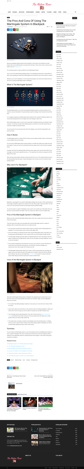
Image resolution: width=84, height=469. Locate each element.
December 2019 (60, 161)
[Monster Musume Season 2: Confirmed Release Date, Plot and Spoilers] (34, 436)
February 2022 (60, 118)
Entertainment (30, 12)
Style (58, 225)
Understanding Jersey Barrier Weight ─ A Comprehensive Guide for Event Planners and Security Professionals (66, 45)
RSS (76, 467)
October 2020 (59, 143)
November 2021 (60, 124)
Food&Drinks (59, 199)
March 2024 (59, 68)
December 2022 (60, 98)
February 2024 (60, 70)
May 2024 (59, 66)
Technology (59, 227)
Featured (59, 195)
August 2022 (59, 106)
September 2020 (60, 145)
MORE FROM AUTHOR (22, 394)
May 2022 (59, 112)
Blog (57, 175)
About (46, 467)
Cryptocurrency (60, 187)
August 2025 (59, 62)
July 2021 (59, 131)
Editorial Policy (55, 467)
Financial (59, 197)
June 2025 (59, 64)
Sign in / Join (9, 0)
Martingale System (34, 359)
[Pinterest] (14, 29)
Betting (58, 173)
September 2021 (60, 127)
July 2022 (59, 108)
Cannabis (59, 179)
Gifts (58, 205)
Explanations (59, 193)
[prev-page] (8, 413)
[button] (75, 12)
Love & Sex (59, 215)
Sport (59, 12)
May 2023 (59, 88)
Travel (65, 12)
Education (21, 12)
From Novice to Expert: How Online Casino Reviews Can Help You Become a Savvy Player (14, 409)
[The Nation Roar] (42, 6)
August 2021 (59, 129)
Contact (49, 467)
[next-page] (10, 413)
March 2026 (59, 58)
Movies (43, 12)
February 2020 (60, 157)
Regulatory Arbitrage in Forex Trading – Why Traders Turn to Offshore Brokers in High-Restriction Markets (66, 35)
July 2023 (59, 84)
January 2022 (59, 120)
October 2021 (59, 126)
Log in (58, 245)
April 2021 (59, 137)
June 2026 (59, 54)
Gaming (38, 12)
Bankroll (12, 359)
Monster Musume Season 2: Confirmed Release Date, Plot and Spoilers (45, 436)
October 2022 (59, 102)
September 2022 (60, 104)
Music (58, 219)
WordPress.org (60, 249)
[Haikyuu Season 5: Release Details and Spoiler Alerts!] (34, 443)
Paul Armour (10, 26)
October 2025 (59, 60)
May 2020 (59, 153)
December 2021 (60, 122)
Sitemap (72, 467)
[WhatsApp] (17, 29)
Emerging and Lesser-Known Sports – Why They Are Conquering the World (67, 40)
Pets (57, 221)
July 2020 (59, 149)
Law (57, 213)
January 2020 (59, 159)
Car (57, 181)
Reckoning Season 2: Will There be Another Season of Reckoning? (45, 429)
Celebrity (59, 185)
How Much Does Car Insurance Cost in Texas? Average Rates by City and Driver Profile (66, 30)
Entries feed (59, 247)
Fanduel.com (18, 66)
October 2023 (59, 78)
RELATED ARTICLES (12, 394)
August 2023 (59, 82)
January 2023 (59, 96)
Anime (55, 12)
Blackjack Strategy (18, 359)
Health (58, 209)
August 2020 (59, 147)
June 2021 (59, 133)
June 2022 (59, 110)
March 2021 (59, 139)
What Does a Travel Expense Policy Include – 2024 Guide (16, 376)
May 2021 (59, 135)
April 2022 (59, 114)
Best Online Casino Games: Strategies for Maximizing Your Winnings (44, 409)
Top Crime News (60, 231)
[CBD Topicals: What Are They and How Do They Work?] (10, 430)
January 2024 (59, 72)
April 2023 (59, 90)
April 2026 (59, 56)
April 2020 (59, 155)
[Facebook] (8, 29)
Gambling (28, 359)
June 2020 (59, 151)
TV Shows (49, 12)
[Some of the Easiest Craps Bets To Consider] (30, 402)
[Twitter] (11, 29)
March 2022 (59, 116)
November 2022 (60, 100)
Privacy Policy (61, 467)
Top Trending (59, 233)
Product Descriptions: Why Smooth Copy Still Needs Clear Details (66, 26)
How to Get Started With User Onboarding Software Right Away (43, 376)
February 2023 (60, 94)
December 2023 (60, 74)
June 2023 (59, 86)
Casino (11, 15)
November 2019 (60, 163)
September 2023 (60, 80)
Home (9, 12)
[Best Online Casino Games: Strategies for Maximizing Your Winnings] (45, 402)
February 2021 (60, 141)
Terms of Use (67, 467)
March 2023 (59, 92)
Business (15, 12)
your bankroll (32, 254)
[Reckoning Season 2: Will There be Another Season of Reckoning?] (34, 430)
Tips (57, 229)
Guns (58, 207)
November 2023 (60, 76)
